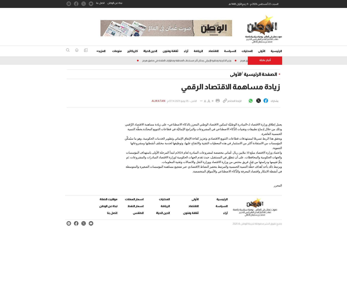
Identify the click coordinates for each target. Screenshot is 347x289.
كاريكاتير (132, 51)
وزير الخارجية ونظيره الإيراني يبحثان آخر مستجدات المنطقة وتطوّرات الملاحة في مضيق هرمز (191, 60)
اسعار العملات (135, 199)
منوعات (117, 51)
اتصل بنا (100, 2)
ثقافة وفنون (170, 51)
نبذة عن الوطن (114, 2)
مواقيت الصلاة (108, 199)
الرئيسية (276, 51)
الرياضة (198, 51)
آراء (186, 51)
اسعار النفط (136, 206)
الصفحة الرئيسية (260, 74)
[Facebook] (266, 100)
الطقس (138, 212)
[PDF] (86, 50)
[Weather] (76, 50)
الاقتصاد (213, 51)
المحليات (247, 51)
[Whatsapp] (251, 101)
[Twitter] (258, 100)
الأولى (261, 51)
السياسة (230, 51)
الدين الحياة (150, 51)
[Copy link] (225, 100)
